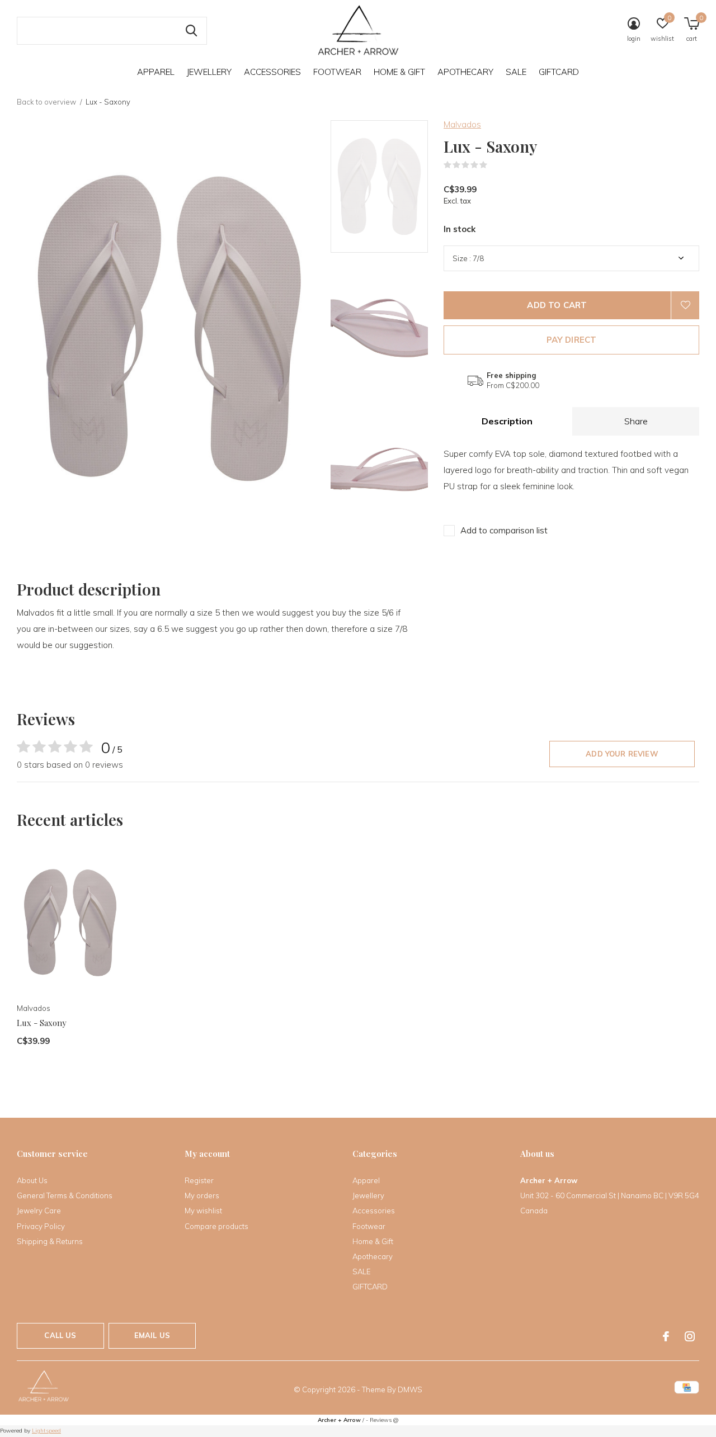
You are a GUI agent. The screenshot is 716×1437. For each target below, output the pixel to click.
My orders (202, 1195)
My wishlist (203, 1210)
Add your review (622, 753)
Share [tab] (636, 421)
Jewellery (209, 72)
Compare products (216, 1226)
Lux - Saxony (42, 1022)
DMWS (410, 1389)
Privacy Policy (41, 1226)
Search (191, 31)
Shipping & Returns (50, 1241)
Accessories (272, 72)
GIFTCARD (559, 72)
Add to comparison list (504, 530)
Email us (152, 1335)
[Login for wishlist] (685, 305)
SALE (516, 72)
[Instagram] (690, 1336)
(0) (494, 164)
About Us (32, 1180)
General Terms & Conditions (64, 1195)
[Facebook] (666, 1336)
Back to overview (46, 101)
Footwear (337, 72)
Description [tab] (507, 421)
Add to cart (557, 305)
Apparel (156, 72)
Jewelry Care (39, 1210)
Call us (60, 1335)
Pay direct (572, 339)
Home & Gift (399, 72)
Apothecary (465, 72)
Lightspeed (46, 1430)
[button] (411, 186)
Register (199, 1180)
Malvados (462, 124)
